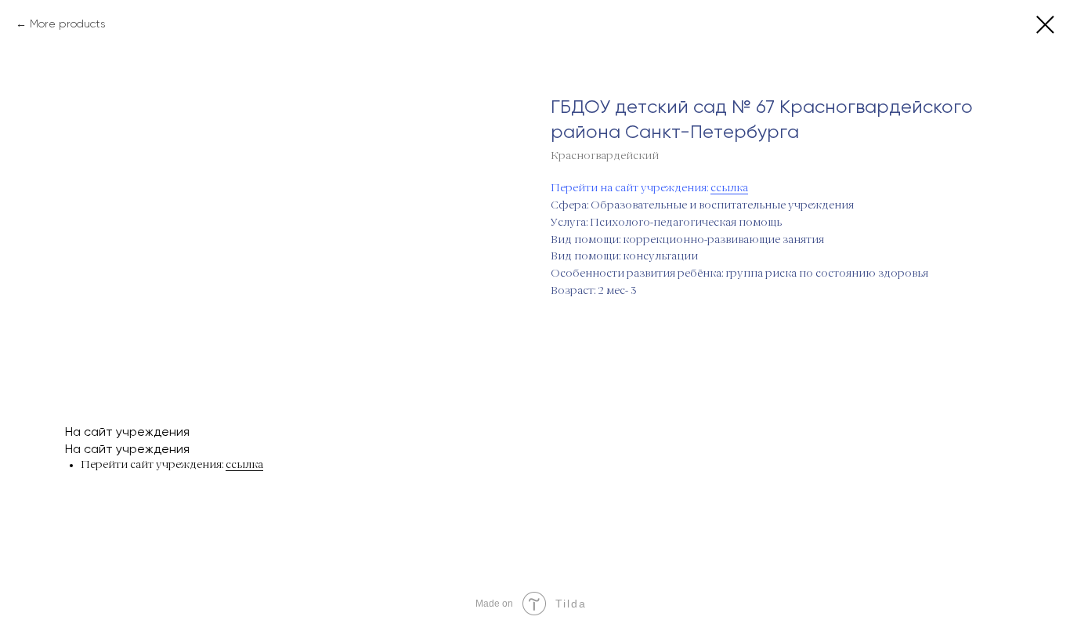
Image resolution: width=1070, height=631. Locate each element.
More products (67, 23)
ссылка (729, 188)
